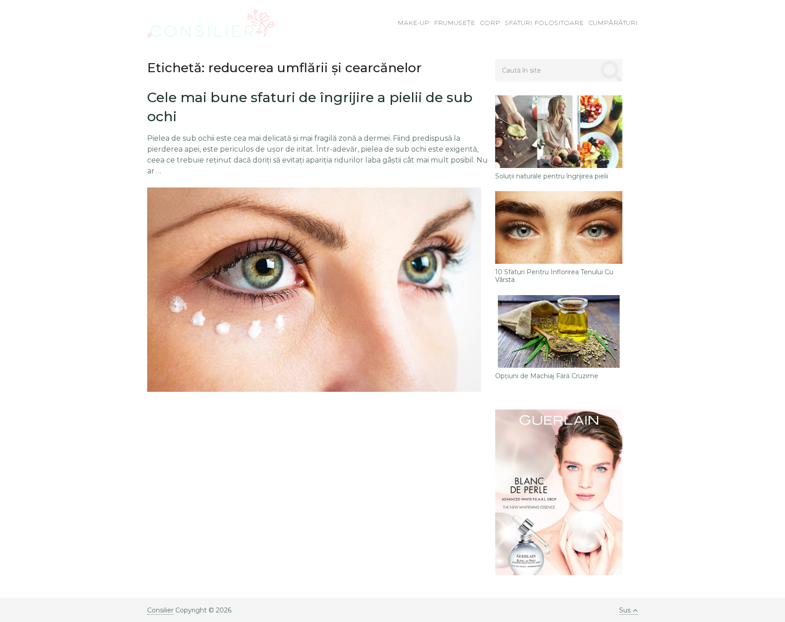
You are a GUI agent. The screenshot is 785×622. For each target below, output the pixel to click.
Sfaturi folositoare (544, 23)
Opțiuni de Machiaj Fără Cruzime (546, 376)
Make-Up (413, 23)
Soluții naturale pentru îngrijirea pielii (551, 176)
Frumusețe (454, 23)
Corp (490, 23)
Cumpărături (613, 23)
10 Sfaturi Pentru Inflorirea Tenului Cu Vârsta (554, 276)
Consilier (160, 610)
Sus (625, 610)
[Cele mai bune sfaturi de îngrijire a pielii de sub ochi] (314, 290)
